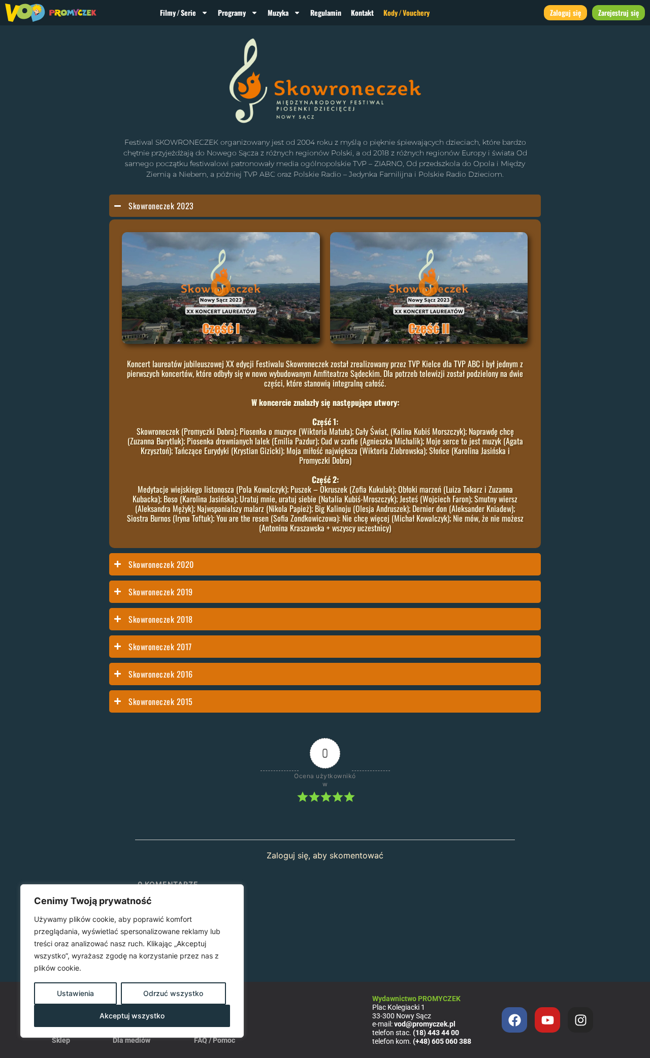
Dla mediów (131, 1040)
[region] (132, 961)
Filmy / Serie (178, 12)
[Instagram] (580, 1020)
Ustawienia (75, 993)
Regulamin (325, 12)
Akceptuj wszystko (132, 1015)
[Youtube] (547, 1020)
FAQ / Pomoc (214, 1040)
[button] (221, 288)
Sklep (61, 1040)
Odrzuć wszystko (173, 993)
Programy (232, 12)
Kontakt (362, 12)
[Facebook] (514, 1020)
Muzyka (278, 12)
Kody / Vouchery (406, 12)
